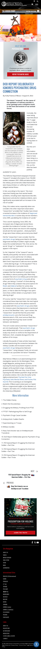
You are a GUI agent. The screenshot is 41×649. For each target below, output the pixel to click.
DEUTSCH (5, 597)
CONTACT (5, 638)
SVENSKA (5, 604)
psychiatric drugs (9, 239)
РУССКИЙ (5, 589)
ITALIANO (5, 615)
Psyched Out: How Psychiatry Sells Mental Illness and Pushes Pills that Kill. (19, 379)
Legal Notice (30, 645)
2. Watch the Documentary (10, 404)
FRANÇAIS (5, 581)
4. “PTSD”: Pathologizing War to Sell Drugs (16, 411)
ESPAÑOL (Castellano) (8, 609)
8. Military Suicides (7, 427)
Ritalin (5, 286)
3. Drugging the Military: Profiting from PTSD (17, 408)
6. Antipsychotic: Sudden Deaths (12, 419)
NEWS (4, 565)
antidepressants (8, 315)
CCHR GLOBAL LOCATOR (9, 636)
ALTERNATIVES (6, 568)
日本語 (5, 586)
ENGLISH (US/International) (9, 576)
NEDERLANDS (6, 594)
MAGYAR (5, 599)
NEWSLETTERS (6, 633)
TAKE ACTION (6, 560)
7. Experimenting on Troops (11, 423)
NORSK (4, 602)
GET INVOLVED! (6, 631)
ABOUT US (5, 552)
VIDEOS (4, 555)
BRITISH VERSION (7, 557)
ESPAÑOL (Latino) (7, 607)
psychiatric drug (21, 279)
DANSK (4, 579)
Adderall (14, 286)
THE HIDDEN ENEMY (8, 11)
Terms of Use (22, 645)
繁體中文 (5, 591)
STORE (4, 562)
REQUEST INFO (6, 628)
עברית (5, 584)
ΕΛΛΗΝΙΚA (6, 612)
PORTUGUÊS (6, 617)
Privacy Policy (14, 645)
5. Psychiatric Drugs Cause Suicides (13, 415)
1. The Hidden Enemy (8, 400)
